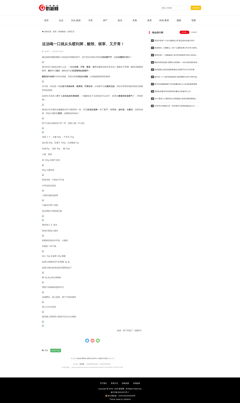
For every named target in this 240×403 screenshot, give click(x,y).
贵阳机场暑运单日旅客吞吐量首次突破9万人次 (171, 91)
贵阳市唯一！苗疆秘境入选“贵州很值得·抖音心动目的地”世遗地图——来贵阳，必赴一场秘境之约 (174, 56)
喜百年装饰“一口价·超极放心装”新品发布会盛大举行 (173, 40)
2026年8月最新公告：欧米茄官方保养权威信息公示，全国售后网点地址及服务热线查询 (174, 106)
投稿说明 (125, 383)
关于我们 (103, 383)
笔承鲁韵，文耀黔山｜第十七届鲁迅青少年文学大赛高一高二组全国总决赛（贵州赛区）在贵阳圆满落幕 (174, 48)
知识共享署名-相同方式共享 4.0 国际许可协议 (92, 358)
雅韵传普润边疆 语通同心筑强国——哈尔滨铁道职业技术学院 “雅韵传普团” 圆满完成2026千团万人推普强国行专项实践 (175, 63)
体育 (149, 20)
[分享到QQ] (87, 341)
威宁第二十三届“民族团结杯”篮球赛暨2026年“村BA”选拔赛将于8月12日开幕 (174, 77)
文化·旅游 (76, 20)
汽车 (90, 20)
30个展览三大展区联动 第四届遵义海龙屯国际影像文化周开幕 (174, 99)
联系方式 (114, 383)
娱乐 (120, 20)
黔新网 (82, 364)
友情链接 (136, 383)
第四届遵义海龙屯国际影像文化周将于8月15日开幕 (173, 69)
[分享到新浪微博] (92, 341)
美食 (134, 20)
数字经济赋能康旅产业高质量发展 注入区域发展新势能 (174, 84)
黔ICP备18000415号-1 (120, 392)
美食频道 (61, 31)
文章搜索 (195, 8)
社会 (61, 20)
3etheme (127, 399)
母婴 (193, 20)
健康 (179, 20)
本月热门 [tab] (185, 32)
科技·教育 (164, 20)
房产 (105, 20)
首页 (46, 20)
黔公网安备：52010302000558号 (121, 396)
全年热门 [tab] (194, 32)
